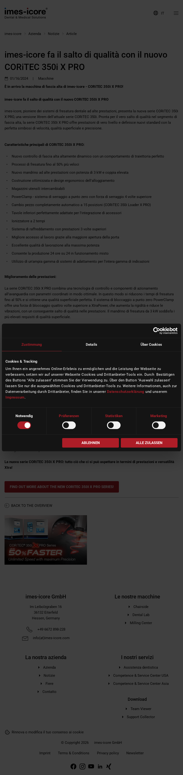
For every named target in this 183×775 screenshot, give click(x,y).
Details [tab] (91, 344)
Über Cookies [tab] (151, 344)
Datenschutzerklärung (125, 392)
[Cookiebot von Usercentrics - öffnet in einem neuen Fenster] (157, 330)
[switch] (69, 425)
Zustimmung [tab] (31, 344)
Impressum (15, 397)
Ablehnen (90, 443)
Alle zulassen (149, 443)
